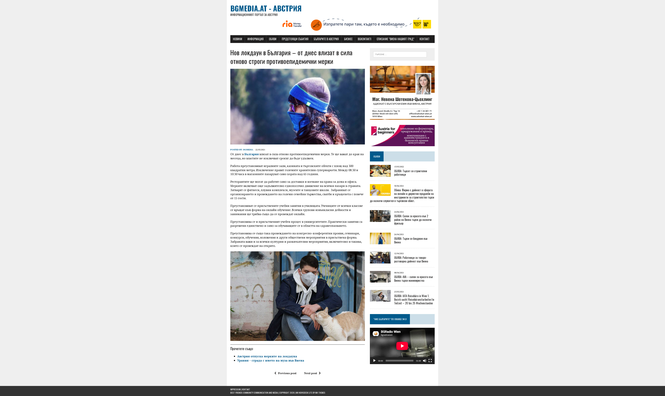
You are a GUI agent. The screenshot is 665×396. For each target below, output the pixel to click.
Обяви (272, 39)
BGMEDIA (248, 149)
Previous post (287, 373)
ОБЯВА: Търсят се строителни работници (410, 173)
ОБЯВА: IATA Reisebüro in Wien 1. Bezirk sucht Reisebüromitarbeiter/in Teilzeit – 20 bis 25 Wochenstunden (414, 299)
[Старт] (374, 360)
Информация (255, 39)
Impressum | (236, 389)
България (251, 154)
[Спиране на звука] (424, 360)
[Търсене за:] (400, 54)
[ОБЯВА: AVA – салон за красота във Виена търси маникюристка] (380, 280)
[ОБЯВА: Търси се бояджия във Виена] (380, 242)
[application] (402, 346)
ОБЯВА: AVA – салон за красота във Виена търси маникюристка (413, 279)
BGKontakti (364, 39)
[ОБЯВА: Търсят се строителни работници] (380, 174)
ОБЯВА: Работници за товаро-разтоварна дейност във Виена (411, 259)
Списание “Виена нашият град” (395, 39)
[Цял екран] (430, 360)
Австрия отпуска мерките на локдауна (267, 356)
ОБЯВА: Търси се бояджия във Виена (410, 240)
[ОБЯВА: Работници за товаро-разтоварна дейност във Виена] (380, 261)
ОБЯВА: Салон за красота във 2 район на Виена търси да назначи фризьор (413, 219)
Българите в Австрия (326, 39)
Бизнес (348, 39)
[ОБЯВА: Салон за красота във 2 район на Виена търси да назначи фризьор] (380, 219)
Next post (310, 373)
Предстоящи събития (295, 39)
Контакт (424, 39)
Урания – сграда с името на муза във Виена (270, 360)
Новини (237, 39)
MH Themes (320, 392)
